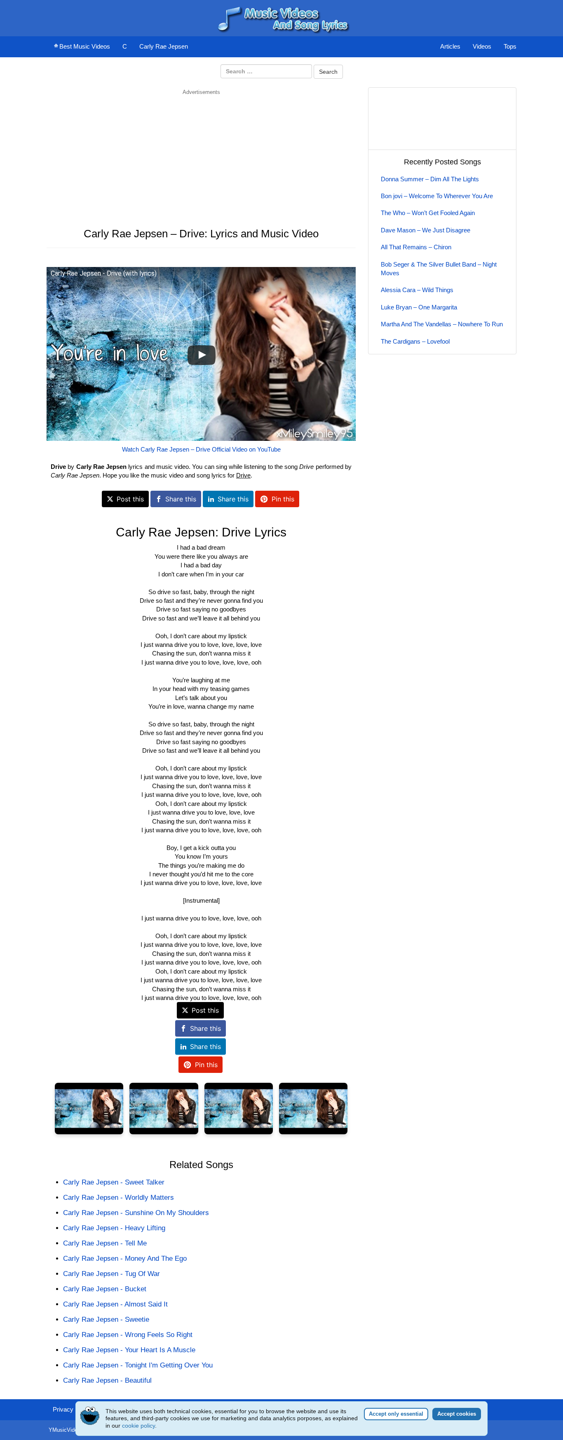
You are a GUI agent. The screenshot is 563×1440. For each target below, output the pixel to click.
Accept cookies (456, 1414)
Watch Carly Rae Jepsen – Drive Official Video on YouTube (201, 449)
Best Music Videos (84, 46)
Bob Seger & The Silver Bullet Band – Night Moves (439, 268)
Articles (450, 46)
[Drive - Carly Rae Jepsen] (89, 1108)
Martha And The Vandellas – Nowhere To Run (442, 324)
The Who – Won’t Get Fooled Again (428, 212)
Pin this (283, 499)
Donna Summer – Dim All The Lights (430, 179)
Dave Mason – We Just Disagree (425, 230)
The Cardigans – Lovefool (415, 341)
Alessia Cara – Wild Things (417, 289)
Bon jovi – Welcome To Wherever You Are (437, 195)
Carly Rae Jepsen (163, 46)
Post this (130, 499)
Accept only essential (396, 1414)
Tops (510, 46)
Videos (482, 46)
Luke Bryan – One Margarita (419, 307)
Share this (180, 499)
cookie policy (138, 1425)
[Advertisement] (201, 153)
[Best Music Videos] (281, 17)
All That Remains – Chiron (416, 247)
